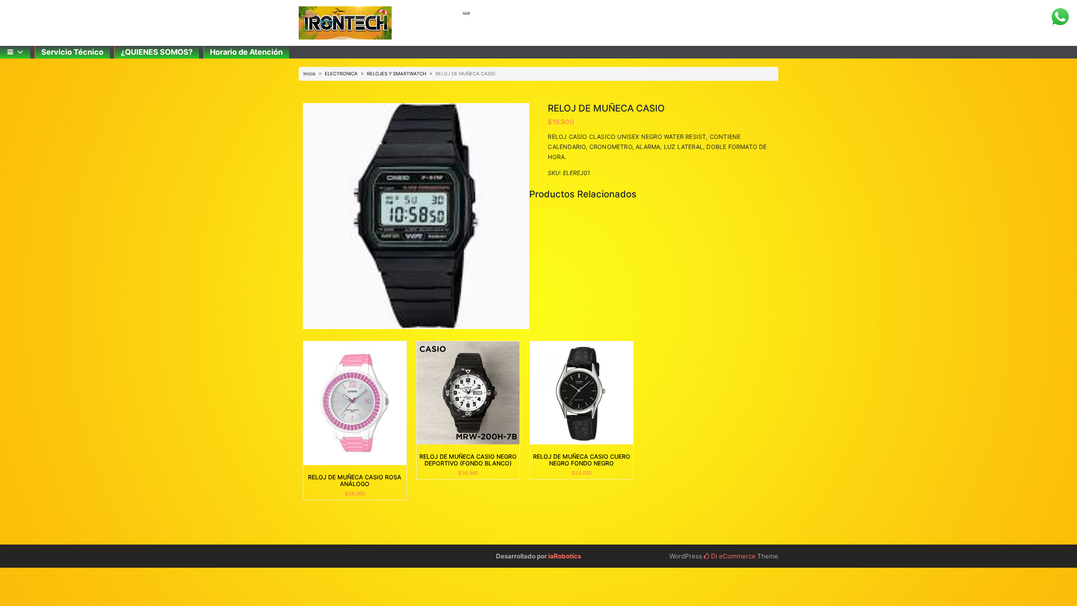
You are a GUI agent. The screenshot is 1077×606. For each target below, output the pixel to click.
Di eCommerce (732, 556)
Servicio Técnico (72, 52)
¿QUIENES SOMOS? (157, 52)
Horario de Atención (246, 52)
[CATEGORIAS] (15, 52)
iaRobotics (564, 556)
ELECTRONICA (341, 74)
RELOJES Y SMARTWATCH (396, 74)
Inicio (309, 74)
